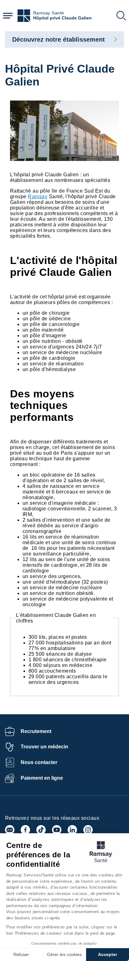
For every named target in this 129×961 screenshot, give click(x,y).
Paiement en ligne (42, 778)
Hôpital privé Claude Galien (62, 18)
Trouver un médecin (44, 746)
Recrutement (36, 731)
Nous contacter (39, 762)
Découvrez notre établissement (58, 39)
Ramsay (37, 196)
